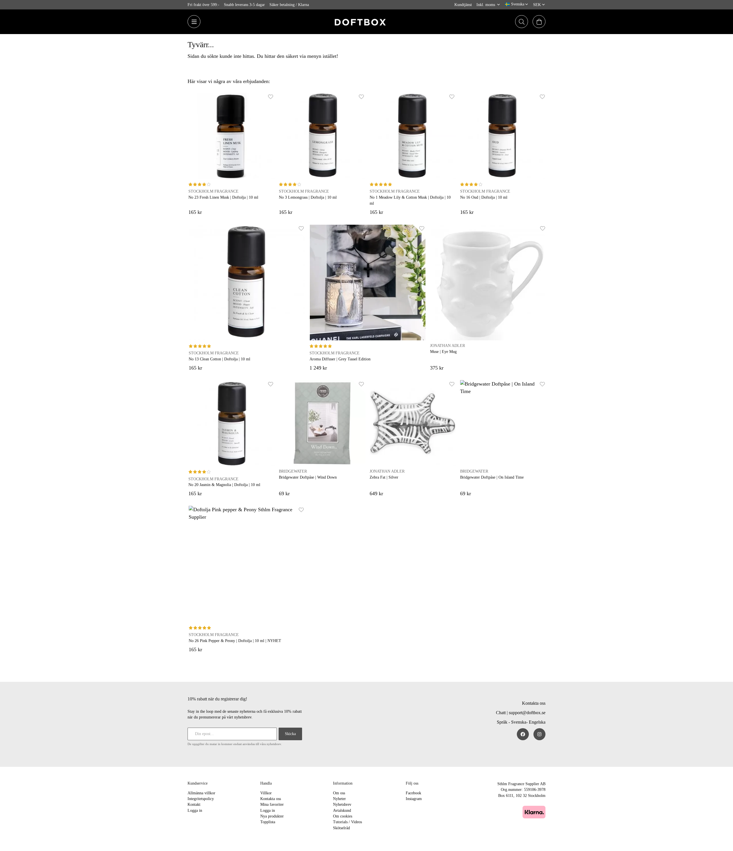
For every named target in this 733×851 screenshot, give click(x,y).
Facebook (413, 793)
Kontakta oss (533, 703)
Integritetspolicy (201, 799)
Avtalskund (342, 810)
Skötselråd (341, 828)
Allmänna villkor (201, 793)
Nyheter (339, 799)
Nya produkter (272, 816)
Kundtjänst (463, 4)
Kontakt (194, 804)
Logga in (195, 810)
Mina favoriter (272, 804)
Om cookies (342, 816)
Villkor (266, 793)
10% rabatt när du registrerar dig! (217, 698)
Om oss (339, 793)
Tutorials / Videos (347, 822)
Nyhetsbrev (342, 804)
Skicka (290, 734)
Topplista (267, 822)
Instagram (414, 799)
